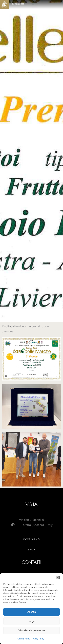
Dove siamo (31, 539)
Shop (31, 549)
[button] (58, 577)
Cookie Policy (23, 638)
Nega (31, 621)
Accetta (31, 611)
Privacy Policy (38, 638)
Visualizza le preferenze (31, 630)
